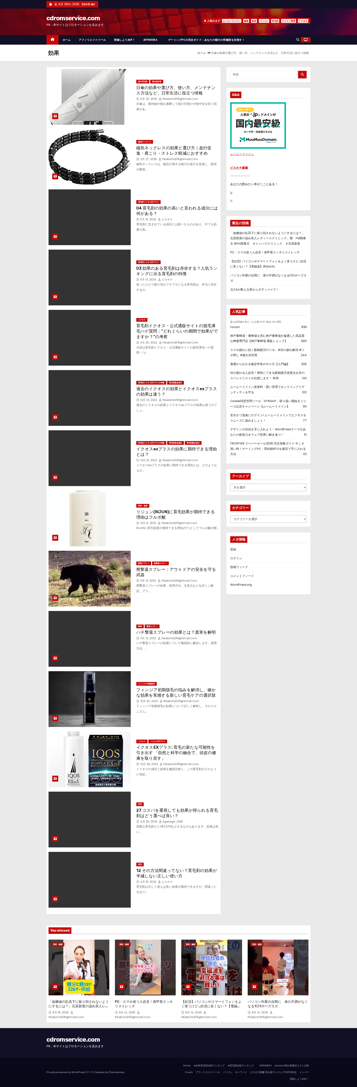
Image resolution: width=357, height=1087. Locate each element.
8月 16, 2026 (61, 1012)
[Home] (52, 40)
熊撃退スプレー (160, 563)
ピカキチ (167, 219)
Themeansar (116, 1072)
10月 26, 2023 (149, 764)
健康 (246, 20)
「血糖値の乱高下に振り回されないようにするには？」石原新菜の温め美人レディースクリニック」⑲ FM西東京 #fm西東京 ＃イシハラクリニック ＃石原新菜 (268, 238)
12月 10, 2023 (149, 400)
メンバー (304, 1072)
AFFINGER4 (151, 40)
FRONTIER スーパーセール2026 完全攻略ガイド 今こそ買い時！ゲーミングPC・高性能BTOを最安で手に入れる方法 (268, 448)
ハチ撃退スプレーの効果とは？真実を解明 (176, 632)
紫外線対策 (156, 81)
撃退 (140, 626)
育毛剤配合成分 (175, 382)
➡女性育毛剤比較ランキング (209, 1065)
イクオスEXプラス (157, 741)
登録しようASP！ (124, 40)
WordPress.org (241, 585)
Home (187, 1065)
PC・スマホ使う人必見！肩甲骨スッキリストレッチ (265, 252)
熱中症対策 (142, 81)
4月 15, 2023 (148, 882)
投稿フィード (239, 567)
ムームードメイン (232, 20)
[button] (297, 40)
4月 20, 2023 (149, 821)
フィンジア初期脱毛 (146, 683)
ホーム (67, 40)
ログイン (236, 558)
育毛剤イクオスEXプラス (148, 202)
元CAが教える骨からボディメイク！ (254, 289)
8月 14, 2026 (127, 1012)
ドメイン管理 (288, 20)
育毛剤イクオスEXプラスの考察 (151, 382)
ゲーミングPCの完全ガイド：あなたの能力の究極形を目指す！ (206, 40)
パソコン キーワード (235, 1072)
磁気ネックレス (144, 141)
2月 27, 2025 (149, 159)
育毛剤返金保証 (175, 442)
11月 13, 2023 (148, 581)
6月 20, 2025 (149, 99)
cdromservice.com (73, 18)
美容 (254, 20)
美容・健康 (142, 505)
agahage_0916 (172, 821)
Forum (235, 327)
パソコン (264, 20)
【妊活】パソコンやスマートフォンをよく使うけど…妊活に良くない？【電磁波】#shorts (211, 1006)
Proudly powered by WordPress (66, 1072)
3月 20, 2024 (149, 342)
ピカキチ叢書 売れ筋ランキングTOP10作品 (273, 1072)
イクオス (303, 20)
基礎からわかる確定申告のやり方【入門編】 (260, 364)
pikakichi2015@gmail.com (180, 99)
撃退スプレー (143, 563)
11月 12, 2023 (148, 638)
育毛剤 (275, 20)
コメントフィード (242, 576)
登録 (233, 549)
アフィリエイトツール (92, 40)
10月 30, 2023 (149, 701)
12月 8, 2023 (148, 523)
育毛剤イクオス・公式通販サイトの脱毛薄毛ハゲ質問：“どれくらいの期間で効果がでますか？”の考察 (177, 331)
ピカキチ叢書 (239, 168)
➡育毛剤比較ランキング (241, 1065)
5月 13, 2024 (148, 219)
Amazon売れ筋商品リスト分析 (292, 1065)
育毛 (140, 804)
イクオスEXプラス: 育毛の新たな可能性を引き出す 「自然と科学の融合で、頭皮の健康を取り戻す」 (176, 753)
